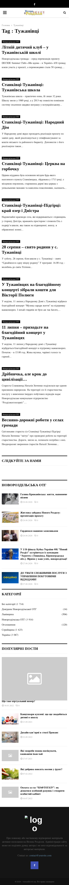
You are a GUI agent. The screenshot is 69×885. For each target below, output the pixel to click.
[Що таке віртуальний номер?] (34, 678)
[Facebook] (34, 865)
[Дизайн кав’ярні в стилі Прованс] (10, 737)
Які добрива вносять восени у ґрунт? (41, 769)
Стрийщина (8, 629)
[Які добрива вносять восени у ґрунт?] (10, 773)
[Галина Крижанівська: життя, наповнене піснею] (10, 499)
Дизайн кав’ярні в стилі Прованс (39, 732)
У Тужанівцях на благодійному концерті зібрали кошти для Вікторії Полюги (31, 289)
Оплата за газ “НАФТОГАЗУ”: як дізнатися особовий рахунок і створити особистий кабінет (42, 790)
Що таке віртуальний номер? (18, 701)
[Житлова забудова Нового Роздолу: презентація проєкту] (10, 517)
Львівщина (8, 614)
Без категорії (8, 604)
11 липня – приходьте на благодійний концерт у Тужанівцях (25, 332)
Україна (6, 634)
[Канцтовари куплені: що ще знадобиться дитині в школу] (10, 718)
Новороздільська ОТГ (11, 41)
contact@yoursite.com (40, 855)
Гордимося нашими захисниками (39, 531)
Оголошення (8, 624)
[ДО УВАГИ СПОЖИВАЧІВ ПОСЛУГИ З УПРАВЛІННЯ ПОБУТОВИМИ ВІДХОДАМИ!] (10, 577)
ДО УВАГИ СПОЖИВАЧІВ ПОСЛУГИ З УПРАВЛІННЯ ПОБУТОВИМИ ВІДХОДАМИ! (43, 576)
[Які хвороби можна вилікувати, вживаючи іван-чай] (10, 755)
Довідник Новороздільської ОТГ (19, 609)
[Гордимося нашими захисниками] (10, 535)
